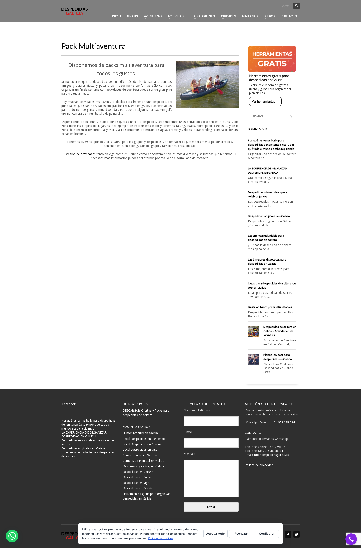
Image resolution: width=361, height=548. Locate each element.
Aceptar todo (215, 533)
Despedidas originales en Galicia (269, 216)
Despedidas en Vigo (136, 483)
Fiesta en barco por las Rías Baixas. (270, 307)
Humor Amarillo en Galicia (140, 433)
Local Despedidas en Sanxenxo (144, 439)
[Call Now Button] (351, 539)
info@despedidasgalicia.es (271, 455)
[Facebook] (288, 534)
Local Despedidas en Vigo (140, 449)
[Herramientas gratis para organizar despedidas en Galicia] (272, 59)
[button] (12, 536)
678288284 (275, 451)
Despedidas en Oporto (138, 488)
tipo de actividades (83, 154)
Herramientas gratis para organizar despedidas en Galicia (146, 496)
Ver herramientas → (265, 101)
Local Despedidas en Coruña (142, 444)
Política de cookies (160, 538)
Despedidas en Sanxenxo (140, 477)
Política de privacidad (259, 465)
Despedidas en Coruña (138, 472)
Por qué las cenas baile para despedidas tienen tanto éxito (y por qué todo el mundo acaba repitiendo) (271, 145)
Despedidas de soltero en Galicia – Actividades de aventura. (279, 331)
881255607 (277, 447)
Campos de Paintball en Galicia (143, 461)
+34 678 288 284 (283, 422)
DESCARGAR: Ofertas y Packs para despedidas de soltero (146, 412)
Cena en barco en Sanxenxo (141, 455)
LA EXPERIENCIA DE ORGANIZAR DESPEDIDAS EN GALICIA (84, 434)
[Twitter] (296, 534)
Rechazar (241, 533)
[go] (291, 116)
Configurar (267, 533)
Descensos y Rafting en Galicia (143, 466)
